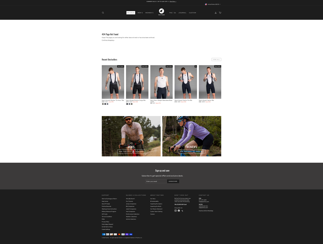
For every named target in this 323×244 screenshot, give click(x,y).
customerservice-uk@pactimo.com (203, 206)
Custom (192, 13)
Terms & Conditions (107, 216)
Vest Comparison (130, 211)
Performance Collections (132, 214)
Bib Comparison (130, 206)
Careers (152, 214)
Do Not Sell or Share (107, 227)
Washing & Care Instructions (109, 209)
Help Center (105, 201)
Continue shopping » (108, 40)
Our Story (152, 198)
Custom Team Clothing (156, 211)
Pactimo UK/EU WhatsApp (206, 210)
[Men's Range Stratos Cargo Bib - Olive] (131, 104)
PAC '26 (172, 13)
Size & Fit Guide (106, 204)
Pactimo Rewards (106, 206)
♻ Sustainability (154, 201)
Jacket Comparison (131, 209)
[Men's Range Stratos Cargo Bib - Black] (127, 104)
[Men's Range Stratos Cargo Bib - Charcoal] (129, 104)
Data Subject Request (107, 224)
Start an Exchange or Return (109, 198)
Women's (149, 13)
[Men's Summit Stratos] (103, 104)
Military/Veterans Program (109, 211)
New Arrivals (125, 151)
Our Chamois (129, 201)
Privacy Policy (105, 221)
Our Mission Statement (156, 209)
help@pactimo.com (204, 201)
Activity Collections (131, 219)
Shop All (139, 151)
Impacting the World (155, 206)
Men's (140, 13)
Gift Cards (104, 214)
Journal (182, 13)
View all (216, 59)
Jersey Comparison (131, 204)
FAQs (103, 219)
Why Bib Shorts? (130, 198)
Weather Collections (131, 216)
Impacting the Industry (156, 204)
